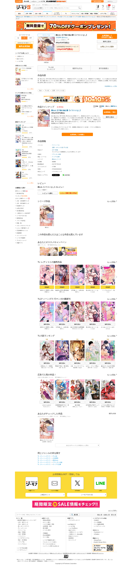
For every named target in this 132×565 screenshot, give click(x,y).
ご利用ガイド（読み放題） (76, 534)
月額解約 (45, 533)
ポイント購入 (46, 522)
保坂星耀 (75, 367)
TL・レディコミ (22, 528)
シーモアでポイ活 (22, 215)
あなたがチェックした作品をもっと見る (77, 445)
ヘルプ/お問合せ (73, 528)
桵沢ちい (77, 291)
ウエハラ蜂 (50, 367)
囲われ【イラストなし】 (89, 16)
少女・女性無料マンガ (23, 201)
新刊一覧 (113, 514)
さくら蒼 (80, 328)
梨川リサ (90, 406)
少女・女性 (38, 13)
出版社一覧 (107, 514)
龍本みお (65, 37)
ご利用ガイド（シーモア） (76, 532)
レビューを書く (47, 193)
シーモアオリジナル (23, 538)
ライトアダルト (112, 13)
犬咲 (60, 367)
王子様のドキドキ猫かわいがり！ (27, 79)
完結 (40, 90)
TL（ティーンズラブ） (50, 16)
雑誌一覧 (99, 514)
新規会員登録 (46, 520)
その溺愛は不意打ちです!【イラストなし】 (27, 107)
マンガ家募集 (97, 522)
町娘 (56, 150)
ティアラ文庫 (77, 16)
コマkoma (25, 131)
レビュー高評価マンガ (23, 228)
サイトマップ (72, 540)
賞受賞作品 (20, 218)
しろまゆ (93, 291)
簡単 (103, 106)
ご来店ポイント (45, 495)
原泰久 (24, 176)
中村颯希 (108, 406)
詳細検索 (19, 233)
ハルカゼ (95, 367)
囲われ (47, 227)
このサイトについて (81, 553)
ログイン (110, 1)
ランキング (21, 196)
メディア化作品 (21, 220)
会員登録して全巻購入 (77, 134)
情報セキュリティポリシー (56, 553)
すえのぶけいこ (46, 406)
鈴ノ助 (63, 367)
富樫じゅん (75, 406)
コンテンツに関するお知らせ (51, 546)
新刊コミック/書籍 (20, 191)
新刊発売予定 (20, 193)
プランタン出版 (67, 16)
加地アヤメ (105, 367)
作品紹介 (96, 520)
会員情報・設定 (47, 526)
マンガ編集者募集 (99, 524)
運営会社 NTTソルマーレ (98, 553)
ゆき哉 (112, 406)
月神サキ (23, 111)
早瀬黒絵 (59, 406)
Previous (39, 277)
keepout (24, 155)
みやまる (108, 328)
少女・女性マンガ (23, 524)
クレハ (80, 406)
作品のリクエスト (73, 536)
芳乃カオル (74, 328)
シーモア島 (42, 1)
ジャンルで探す (38, 8)
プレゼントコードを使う (50, 542)
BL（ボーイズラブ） (24, 526)
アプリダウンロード (74, 520)
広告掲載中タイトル (22, 230)
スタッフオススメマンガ (23, 225)
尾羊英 (102, 406)
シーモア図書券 (21, 238)
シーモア (18, 1)
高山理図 (28, 153)
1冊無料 (46, 287)
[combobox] (62, 7)
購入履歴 (45, 528)
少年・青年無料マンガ (23, 203)
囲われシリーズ (56, 159)
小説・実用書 (84, 13)
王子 (53, 150)
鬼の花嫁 (77, 405)
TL (66, 13)
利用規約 (36, 553)
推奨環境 (71, 538)
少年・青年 (29, 13)
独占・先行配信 (22, 540)
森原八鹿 (111, 367)
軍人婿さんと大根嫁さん (27, 128)
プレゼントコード (22, 240)
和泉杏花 (24, 143)
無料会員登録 (97, 1)
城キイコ (65, 406)
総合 (19, 13)
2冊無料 (62, 287)
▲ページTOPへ (112, 510)
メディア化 (103, 13)
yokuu (95, 406)
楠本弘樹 (24, 166)
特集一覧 (19, 223)
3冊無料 (77, 287)
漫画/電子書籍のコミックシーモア (26, 520)
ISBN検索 (89, 553)
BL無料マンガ (20, 206)
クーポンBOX (47, 530)
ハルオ (107, 291)
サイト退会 (46, 537)
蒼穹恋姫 (23, 95)
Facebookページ (98, 532)
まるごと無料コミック (21, 198)
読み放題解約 (46, 535)
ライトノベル (75, 13)
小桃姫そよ (46, 291)
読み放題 (26, 1)
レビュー (34, 1)
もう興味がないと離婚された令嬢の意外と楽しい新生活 (27, 139)
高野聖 (24, 153)
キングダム (25, 174)
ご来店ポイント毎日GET (23, 213)
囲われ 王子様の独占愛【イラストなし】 (66, 110)
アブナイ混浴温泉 (26, 68)
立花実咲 (58, 37)
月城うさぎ (43, 367)
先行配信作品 (20, 210)
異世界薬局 (25, 151)
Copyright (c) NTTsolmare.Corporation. (66, 563)
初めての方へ (20, 59)
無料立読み (47, 324)
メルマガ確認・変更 (48, 524)
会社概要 (30, 553)
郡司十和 (90, 367)
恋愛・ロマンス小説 (58, 90)
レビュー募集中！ (61, 39)
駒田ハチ (29, 111)
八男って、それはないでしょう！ (27, 163)
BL (47, 13)
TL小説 (60, 16)
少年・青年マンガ (23, 522)
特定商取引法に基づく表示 (69, 553)
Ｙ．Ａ (29, 166)
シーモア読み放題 (22, 548)
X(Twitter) (96, 534)
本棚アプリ (20, 243)
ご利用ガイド (20, 56)
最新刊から (114, 106)
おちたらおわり (46, 405)
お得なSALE (20, 208)
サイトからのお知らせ (49, 544)
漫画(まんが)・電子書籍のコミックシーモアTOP (29, 16)
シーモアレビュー (22, 550)
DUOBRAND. (27, 99)
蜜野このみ (62, 291)
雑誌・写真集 (94, 13)
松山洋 (80, 367)
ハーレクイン (22, 536)
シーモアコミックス (57, 13)
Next (116, 277)
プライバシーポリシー (44, 553)
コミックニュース (22, 235)
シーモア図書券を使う (49, 540)
